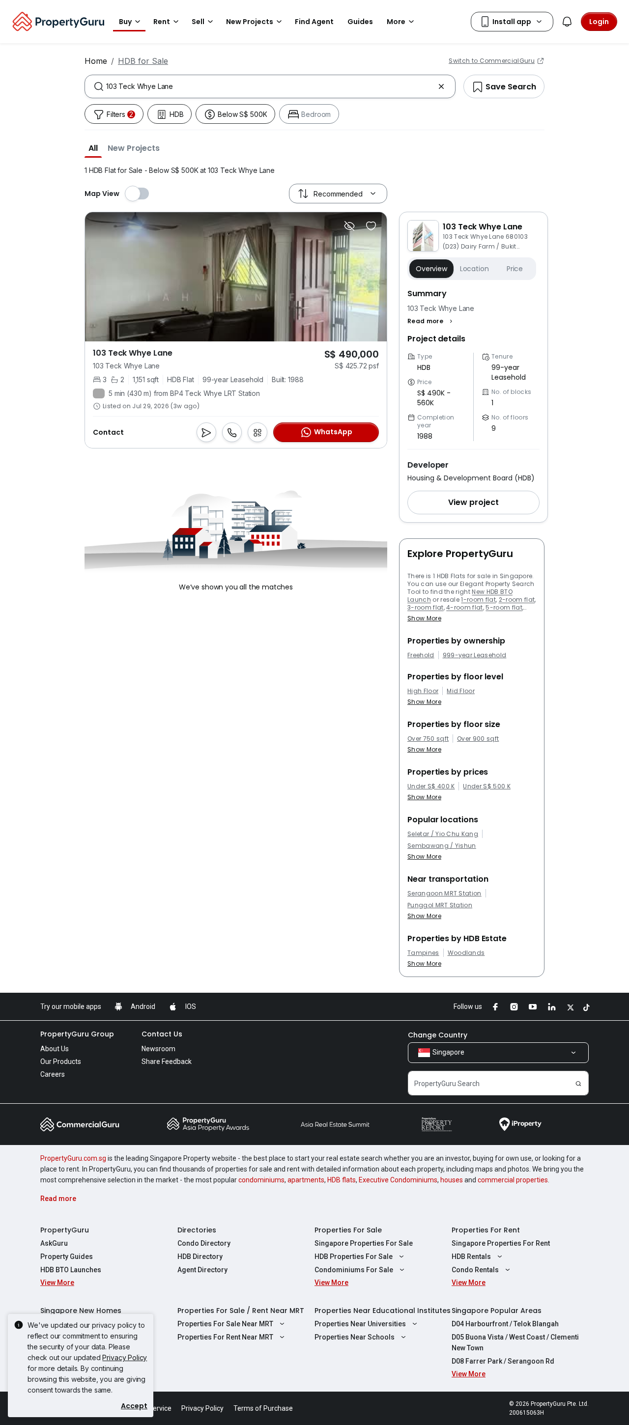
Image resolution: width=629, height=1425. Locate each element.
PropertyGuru (64, 1230)
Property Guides (66, 1256)
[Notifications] (567, 21)
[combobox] (270, 86)
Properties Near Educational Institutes (382, 1310)
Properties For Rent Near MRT (225, 1337)
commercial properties (513, 1180)
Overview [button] (431, 269)
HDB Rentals (471, 1256)
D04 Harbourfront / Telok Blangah (505, 1324)
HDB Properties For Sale (353, 1256)
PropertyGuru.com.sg (73, 1158)
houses (451, 1180)
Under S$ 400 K (431, 786)
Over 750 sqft (428, 739)
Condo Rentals (475, 1270)
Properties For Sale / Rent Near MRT (240, 1310)
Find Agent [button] (314, 22)
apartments (305, 1180)
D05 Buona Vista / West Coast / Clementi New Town (515, 1342)
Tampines (423, 953)
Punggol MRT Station (439, 905)
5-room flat (504, 607)
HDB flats (341, 1180)
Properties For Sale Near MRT (225, 1324)
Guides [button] (360, 22)
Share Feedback (167, 1061)
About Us (54, 1049)
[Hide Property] (349, 226)
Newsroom (158, 1049)
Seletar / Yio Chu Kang (442, 834)
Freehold (420, 655)
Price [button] (515, 269)
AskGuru (54, 1243)
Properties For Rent (486, 1230)
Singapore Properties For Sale (363, 1243)
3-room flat (425, 607)
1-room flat (478, 599)
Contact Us (162, 1034)
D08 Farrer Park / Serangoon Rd (503, 1361)
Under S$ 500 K (486, 786)
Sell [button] (198, 22)
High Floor (422, 691)
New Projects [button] (249, 22)
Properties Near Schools (354, 1337)
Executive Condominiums (398, 1180)
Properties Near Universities (360, 1324)
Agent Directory (202, 1270)
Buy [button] (125, 22)
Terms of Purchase (263, 1408)
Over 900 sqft (478, 739)
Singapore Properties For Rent (501, 1243)
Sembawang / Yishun (441, 846)
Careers (52, 1074)
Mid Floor (461, 691)
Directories (196, 1230)
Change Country (437, 1035)
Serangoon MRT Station (444, 893)
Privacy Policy (124, 1357)
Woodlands (466, 953)
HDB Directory (200, 1256)
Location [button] (474, 269)
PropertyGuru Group (77, 1034)
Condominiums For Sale (353, 1270)
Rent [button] (161, 22)
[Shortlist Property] (371, 226)
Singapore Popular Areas (497, 1310)
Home (96, 61)
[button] (93, 148)
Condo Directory (203, 1243)
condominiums (261, 1180)
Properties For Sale (348, 1230)
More (396, 22)
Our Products (60, 1061)
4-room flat (464, 607)
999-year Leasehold (475, 655)
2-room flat (517, 599)
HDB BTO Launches (70, 1270)
